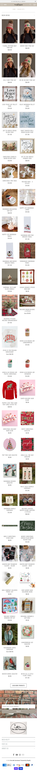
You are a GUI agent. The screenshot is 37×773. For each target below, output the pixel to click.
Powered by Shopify (25, 760)
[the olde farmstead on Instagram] (20, 755)
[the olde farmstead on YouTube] (17, 755)
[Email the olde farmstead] (23, 755)
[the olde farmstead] (18, 4)
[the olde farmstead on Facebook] (13, 755)
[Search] (30, 4)
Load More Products (18, 685)
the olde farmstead (15, 760)
